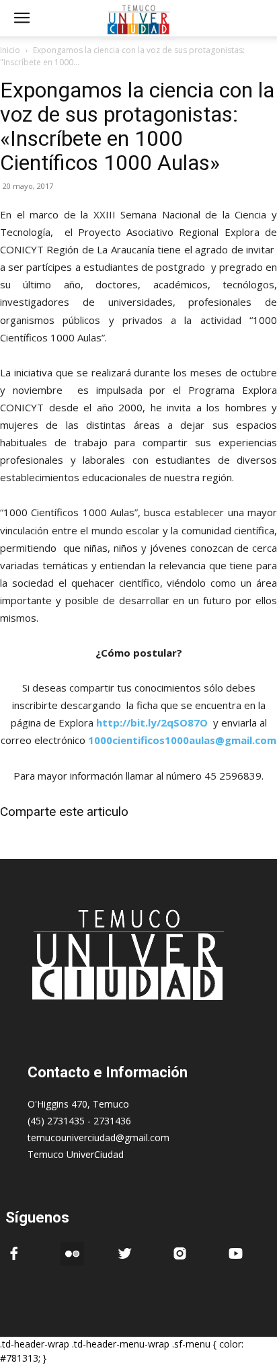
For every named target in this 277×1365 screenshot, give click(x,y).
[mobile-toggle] (21, 18)
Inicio (10, 50)
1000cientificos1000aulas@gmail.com (182, 740)
